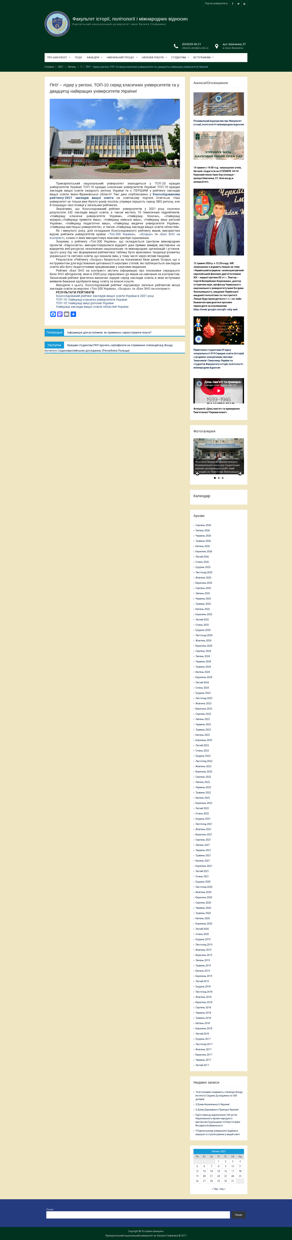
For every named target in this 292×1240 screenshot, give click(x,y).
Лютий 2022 (202, 808)
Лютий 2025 (202, 619)
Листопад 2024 (204, 635)
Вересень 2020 (204, 897)
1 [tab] (215, 478)
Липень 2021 (203, 845)
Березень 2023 (204, 740)
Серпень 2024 (203, 651)
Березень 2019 (204, 976)
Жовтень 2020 (203, 892)
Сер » (222, 1189)
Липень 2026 (203, 530)
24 (232, 1176)
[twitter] (238, 3)
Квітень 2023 (203, 735)
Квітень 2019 (203, 970)
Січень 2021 (202, 876)
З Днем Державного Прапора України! (217, 1109)
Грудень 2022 (203, 756)
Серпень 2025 (203, 588)
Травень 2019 (203, 965)
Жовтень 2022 (203, 766)
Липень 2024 (203, 656)
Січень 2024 (202, 687)
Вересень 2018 (204, 1002)
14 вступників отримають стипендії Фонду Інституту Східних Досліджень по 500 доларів (219, 1095)
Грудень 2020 (203, 881)
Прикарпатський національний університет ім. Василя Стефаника (141, 1235)
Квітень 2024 (203, 672)
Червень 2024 (203, 661)
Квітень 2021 (203, 860)
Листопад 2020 (204, 887)
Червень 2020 (203, 908)
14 (211, 1171)
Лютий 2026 (202, 556)
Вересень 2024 (204, 645)
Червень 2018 (203, 1012)
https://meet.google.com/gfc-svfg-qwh (215, 309)
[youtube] (244, 3)
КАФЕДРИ (93, 57)
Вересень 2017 (204, 1054)
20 (204, 1176)
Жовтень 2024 (203, 640)
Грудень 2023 (203, 693)
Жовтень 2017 (203, 1049)
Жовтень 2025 (203, 577)
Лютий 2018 (202, 1033)
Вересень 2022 (204, 771)
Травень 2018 (203, 1018)
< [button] (197, 473)
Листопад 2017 (204, 1044)
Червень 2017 (203, 1060)
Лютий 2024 (202, 682)
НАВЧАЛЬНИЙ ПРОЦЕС (120, 57)
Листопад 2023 (204, 698)
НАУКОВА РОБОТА (153, 57)
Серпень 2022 (203, 776)
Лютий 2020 (202, 929)
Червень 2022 (203, 787)
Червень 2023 (203, 724)
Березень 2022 (204, 803)
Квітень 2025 (203, 609)
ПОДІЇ (78, 57)
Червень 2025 (203, 598)
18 (240, 1171)
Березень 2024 (204, 677)
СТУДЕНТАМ (178, 57)
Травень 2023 (203, 729)
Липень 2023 (203, 719)
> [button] (239, 473)
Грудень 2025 (203, 567)
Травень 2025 (203, 603)
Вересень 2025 (204, 583)
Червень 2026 (203, 535)
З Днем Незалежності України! (212, 1104)
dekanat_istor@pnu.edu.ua (195, 48)
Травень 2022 (203, 792)
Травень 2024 (203, 666)
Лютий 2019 (202, 981)
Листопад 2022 (204, 761)
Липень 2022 (203, 782)
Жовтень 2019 (203, 949)
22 (218, 1176)
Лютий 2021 (202, 871)
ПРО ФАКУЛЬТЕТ (57, 57)
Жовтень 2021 (203, 829)
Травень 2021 (203, 855)
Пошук (49, 1209)
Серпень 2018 (203, 1007)
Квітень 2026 (203, 546)
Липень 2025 (203, 593)
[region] (218, 456)
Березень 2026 (204, 551)
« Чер (215, 1189)
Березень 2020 (204, 923)
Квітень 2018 (203, 1023)
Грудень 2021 (203, 818)
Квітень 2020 (203, 918)
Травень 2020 (203, 913)
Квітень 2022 (203, 797)
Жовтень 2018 (203, 997)
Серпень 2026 (203, 525)
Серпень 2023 (203, 714)
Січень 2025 (202, 624)
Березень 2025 (204, 614)
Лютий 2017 (202, 1065)
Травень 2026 (203, 541)
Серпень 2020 (203, 902)
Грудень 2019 (203, 939)
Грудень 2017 (203, 1039)
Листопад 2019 (204, 944)
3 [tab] (223, 478)
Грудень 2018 (203, 986)
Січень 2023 (202, 750)
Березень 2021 (204, 866)
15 (218, 1171)
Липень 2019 (203, 960)
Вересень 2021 (204, 834)
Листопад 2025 (204, 572)
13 (204, 1171)
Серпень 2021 (203, 839)
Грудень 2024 (203, 630)
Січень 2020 (202, 934)
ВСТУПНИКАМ (202, 57)
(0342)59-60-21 (191, 44)
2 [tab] (219, 478)
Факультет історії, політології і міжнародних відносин (130, 18)
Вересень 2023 (204, 708)
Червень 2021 (203, 850)
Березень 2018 (204, 1028)
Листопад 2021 (204, 824)
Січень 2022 (202, 813)
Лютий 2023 (202, 745)
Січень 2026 (202, 562)
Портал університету (216, 3)
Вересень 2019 (204, 955)
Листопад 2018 (204, 991)
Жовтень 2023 (203, 703)
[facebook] (232, 3)
